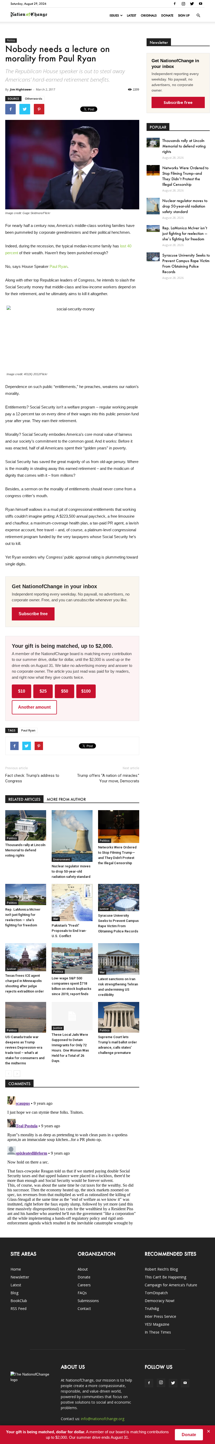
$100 (86, 691)
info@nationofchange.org (102, 1418)
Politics (11, 40)
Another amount (34, 707)
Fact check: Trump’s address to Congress (32, 778)
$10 (21, 691)
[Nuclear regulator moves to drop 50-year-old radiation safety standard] (72, 836)
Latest (131, 15)
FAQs (82, 1292)
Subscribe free (33, 614)
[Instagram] (183, 3)
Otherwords (33, 98)
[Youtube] (201, 3)
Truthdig (152, 1308)
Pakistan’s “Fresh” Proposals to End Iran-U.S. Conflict (69, 930)
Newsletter (19, 1277)
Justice (104, 909)
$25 (43, 691)
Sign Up (184, 15)
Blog (14, 1292)
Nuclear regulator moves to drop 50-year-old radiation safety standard (71, 871)
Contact (84, 1308)
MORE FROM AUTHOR (66, 799)
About (83, 1269)
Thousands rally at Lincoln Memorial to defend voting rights (25, 850)
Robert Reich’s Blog (161, 1269)
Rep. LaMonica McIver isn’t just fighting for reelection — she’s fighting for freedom (184, 233)
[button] (198, 15)
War (55, 919)
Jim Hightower (21, 89)
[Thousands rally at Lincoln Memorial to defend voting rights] (25, 825)
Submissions (88, 1300)
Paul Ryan (58, 266)
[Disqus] (72, 1159)
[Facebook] (175, 3)
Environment (61, 859)
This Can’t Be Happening (165, 1277)
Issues (114, 15)
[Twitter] (192, 3)
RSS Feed (18, 1308)
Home (15, 1269)
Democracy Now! (159, 1300)
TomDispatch (156, 1292)
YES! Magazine (157, 1324)
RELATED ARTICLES (24, 799)
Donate (167, 15)
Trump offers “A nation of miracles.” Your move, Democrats (108, 778)
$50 (64, 691)
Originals (149, 15)
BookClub (18, 1300)
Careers (84, 1284)
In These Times (158, 1332)
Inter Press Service (160, 1316)
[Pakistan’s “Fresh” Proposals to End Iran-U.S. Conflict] (72, 902)
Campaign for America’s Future (171, 1284)
